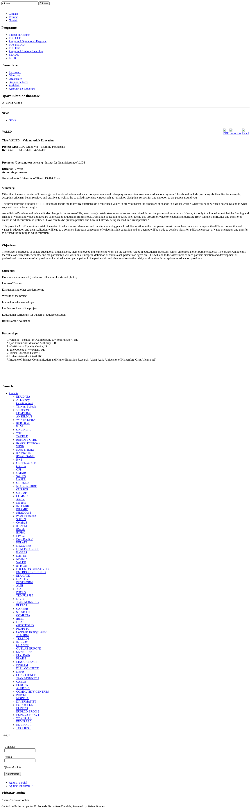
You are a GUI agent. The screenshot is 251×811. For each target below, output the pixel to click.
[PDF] (226, 133)
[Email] (245, 133)
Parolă (8, 756)
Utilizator (9, 746)
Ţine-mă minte (12, 767)
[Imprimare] (235, 133)
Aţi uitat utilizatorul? (21, 785)
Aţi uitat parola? (18, 782)
